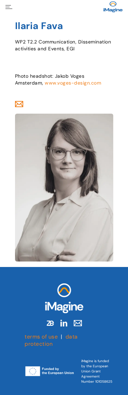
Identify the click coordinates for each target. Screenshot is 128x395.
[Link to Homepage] (64, 298)
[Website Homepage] (113, 6)
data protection (51, 340)
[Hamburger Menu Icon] (9, 7)
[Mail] (78, 323)
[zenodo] (50, 323)
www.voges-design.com (73, 83)
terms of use (41, 336)
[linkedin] (64, 323)
